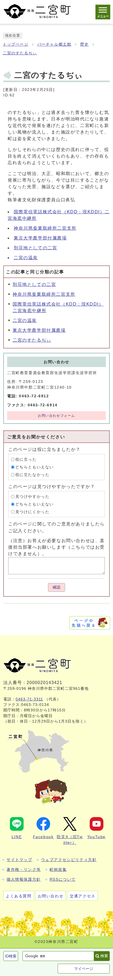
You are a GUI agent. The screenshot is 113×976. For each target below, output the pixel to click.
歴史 (84, 44)
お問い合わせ (51, 896)
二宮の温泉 (26, 257)
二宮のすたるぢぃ (20, 53)
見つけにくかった (32, 512)
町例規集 (58, 869)
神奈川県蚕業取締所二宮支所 (45, 228)
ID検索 (10, 956)
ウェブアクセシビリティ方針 (69, 859)
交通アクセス (82, 896)
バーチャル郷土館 (54, 44)
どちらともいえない (34, 467)
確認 (56, 587)
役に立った (26, 459)
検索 (104, 956)
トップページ (16, 44)
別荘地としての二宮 (35, 248)
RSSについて (63, 879)
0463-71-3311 (29, 699)
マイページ (83, 968)
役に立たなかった (32, 475)
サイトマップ (19, 859)
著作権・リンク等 (24, 869)
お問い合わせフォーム (56, 415)
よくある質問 (19, 896)
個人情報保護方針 (24, 879)
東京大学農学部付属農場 (40, 238)
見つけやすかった (32, 497)
